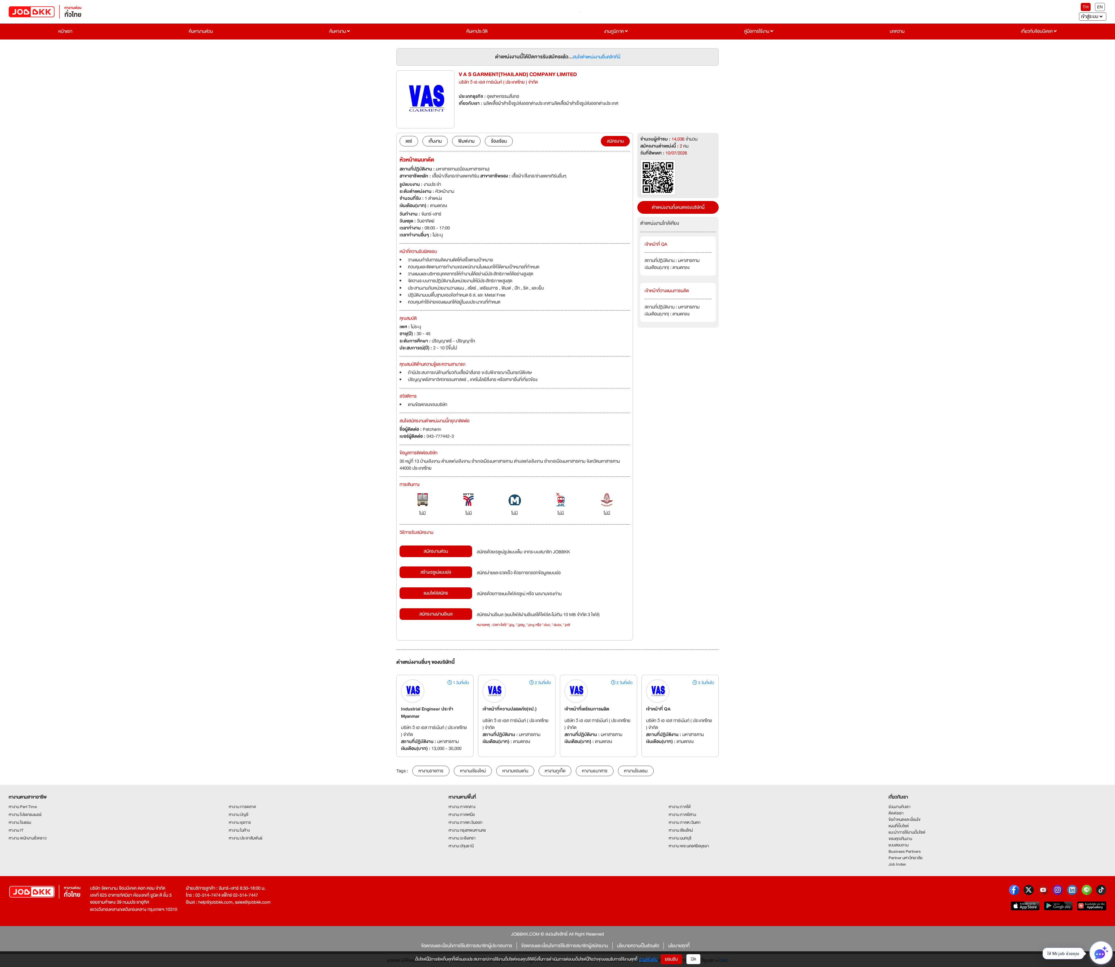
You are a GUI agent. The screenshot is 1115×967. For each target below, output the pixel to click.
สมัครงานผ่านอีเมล (436, 614)
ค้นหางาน (338, 31)
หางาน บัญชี (238, 814)
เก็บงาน (435, 141)
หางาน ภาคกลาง (462, 806)
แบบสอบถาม (899, 845)
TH (1086, 7)
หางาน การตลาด (242, 806)
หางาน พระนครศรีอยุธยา (689, 846)
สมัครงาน (615, 141)
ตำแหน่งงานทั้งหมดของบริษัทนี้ (678, 207)
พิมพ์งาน (466, 141)
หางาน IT (16, 830)
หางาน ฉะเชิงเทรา (462, 838)
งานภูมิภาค (614, 31)
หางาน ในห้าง (239, 830)
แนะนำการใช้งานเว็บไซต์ (907, 832)
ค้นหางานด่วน (201, 31)
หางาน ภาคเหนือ (462, 814)
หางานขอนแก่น (515, 771)
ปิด (693, 959)
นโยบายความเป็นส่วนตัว (638, 945)
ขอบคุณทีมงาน (900, 838)
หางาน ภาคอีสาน (682, 814)
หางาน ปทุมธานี (461, 846)
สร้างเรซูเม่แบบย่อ (435, 572)
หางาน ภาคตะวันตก (684, 822)
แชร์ (409, 141)
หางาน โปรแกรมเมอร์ (25, 814)
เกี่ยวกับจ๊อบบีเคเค (1037, 31)
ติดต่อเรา (896, 813)
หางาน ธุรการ (240, 822)
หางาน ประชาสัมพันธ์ (245, 838)
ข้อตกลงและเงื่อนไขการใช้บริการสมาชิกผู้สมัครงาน (564, 945)
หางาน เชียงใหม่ (681, 830)
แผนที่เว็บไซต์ (899, 826)
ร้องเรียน (499, 141)
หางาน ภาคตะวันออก (465, 822)
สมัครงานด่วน (436, 551)
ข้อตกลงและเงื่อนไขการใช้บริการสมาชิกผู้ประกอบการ (466, 945)
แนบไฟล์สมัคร (436, 593)
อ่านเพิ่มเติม (648, 959)
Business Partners (905, 851)
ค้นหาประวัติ (477, 31)
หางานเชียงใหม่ (473, 771)
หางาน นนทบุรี (680, 838)
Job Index (897, 864)
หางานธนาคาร (594, 771)
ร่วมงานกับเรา (900, 806)
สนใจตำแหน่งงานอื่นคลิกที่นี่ (596, 56)
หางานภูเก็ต (555, 771)
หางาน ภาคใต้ (680, 806)
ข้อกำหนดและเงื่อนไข (904, 819)
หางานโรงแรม (636, 771)
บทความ (897, 31)
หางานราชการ (430, 771)
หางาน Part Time (23, 806)
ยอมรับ (671, 959)
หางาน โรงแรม (20, 822)
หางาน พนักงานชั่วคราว (27, 838)
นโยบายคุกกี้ (679, 945)
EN (1100, 7)
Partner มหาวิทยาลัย (905, 858)
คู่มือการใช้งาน (757, 31)
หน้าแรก (65, 31)
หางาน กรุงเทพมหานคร (467, 830)
